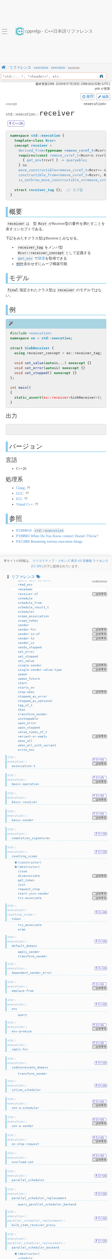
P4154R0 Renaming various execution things (49, 541)
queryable (75, 160)
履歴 (90, 96)
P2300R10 (39, 531)
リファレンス (23, 576)
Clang (20, 488)
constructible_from (37, 175)
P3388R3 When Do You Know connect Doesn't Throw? (57, 536)
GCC (19, 493)
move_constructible (37, 170)
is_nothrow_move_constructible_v (50, 180)
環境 (41, 258)
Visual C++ (24, 504)
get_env (34, 160)
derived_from (30, 150)
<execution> (40, 333)
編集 (105, 96)
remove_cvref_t (79, 150)
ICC (19, 499)
